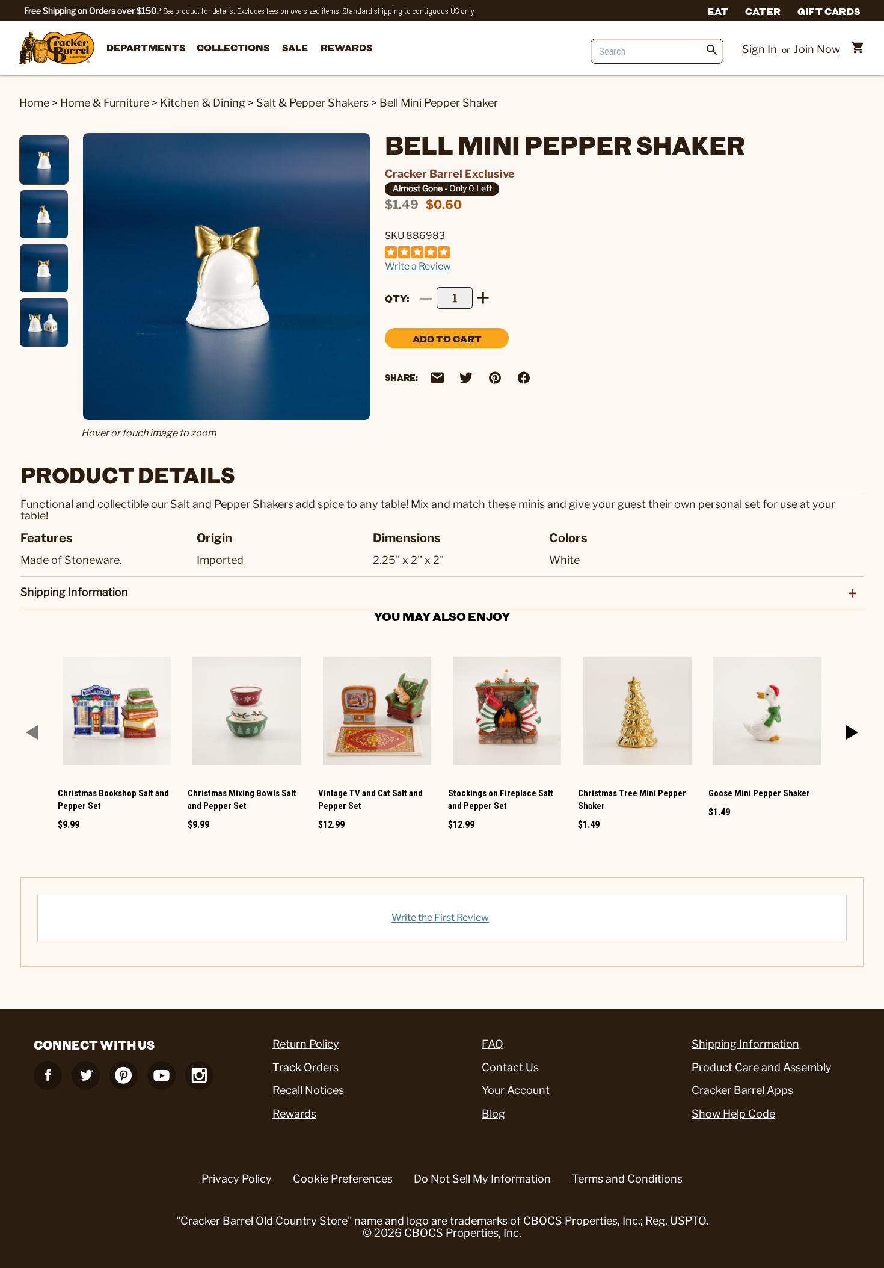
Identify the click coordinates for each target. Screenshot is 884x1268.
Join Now (817, 49)
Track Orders (305, 1067)
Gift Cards (828, 11)
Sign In (759, 49)
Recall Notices (308, 1090)
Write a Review (418, 266)
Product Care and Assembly (762, 1067)
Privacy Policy (236, 1178)
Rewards (346, 47)
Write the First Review (440, 917)
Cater (763, 11)
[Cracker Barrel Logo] (56, 49)
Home (34, 102)
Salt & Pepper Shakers (312, 102)
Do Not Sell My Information (482, 1178)
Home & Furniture (104, 102)
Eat (717, 11)
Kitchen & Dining (202, 102)
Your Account (516, 1090)
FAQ (492, 1044)
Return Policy (305, 1044)
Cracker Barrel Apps (742, 1090)
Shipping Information (745, 1044)
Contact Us (510, 1067)
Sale (295, 47)
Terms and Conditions (627, 1178)
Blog (493, 1113)
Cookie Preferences (343, 1178)
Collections (233, 47)
